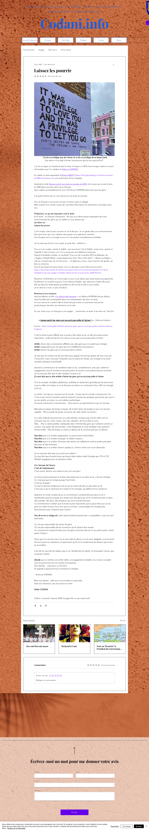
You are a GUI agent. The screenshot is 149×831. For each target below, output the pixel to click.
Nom (77, 772)
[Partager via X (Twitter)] (40, 606)
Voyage (41, 50)
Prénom (37, 772)
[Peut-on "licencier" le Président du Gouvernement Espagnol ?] (110, 633)
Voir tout (123, 620)
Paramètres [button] (115, 826)
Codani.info (74, 23)
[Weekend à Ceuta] (74, 633)
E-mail (36, 781)
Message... (38, 790)
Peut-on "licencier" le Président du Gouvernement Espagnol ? (109, 647)
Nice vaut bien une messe (37, 646)
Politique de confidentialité (16, 828)
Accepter (139, 826)
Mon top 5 (53, 50)
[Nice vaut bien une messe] (39, 633)
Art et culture (66, 50)
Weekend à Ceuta (69, 646)
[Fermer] (146, 826)
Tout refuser (126, 826)
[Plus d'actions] (113, 64)
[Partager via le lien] (46, 606)
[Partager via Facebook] (35, 606)
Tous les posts (28, 50)
